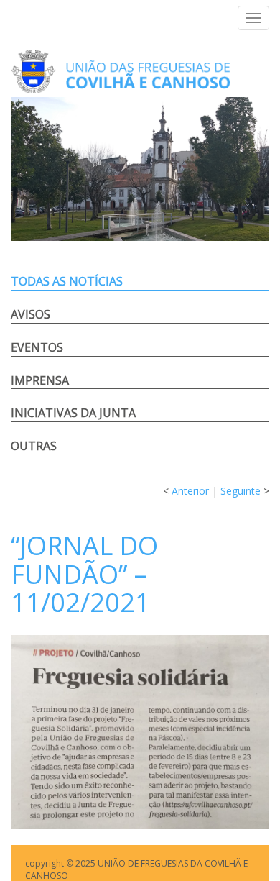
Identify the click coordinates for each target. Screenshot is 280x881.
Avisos (30, 314)
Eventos (37, 347)
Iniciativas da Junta (73, 413)
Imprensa (40, 380)
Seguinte (240, 491)
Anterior (190, 491)
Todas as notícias (67, 281)
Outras (34, 446)
